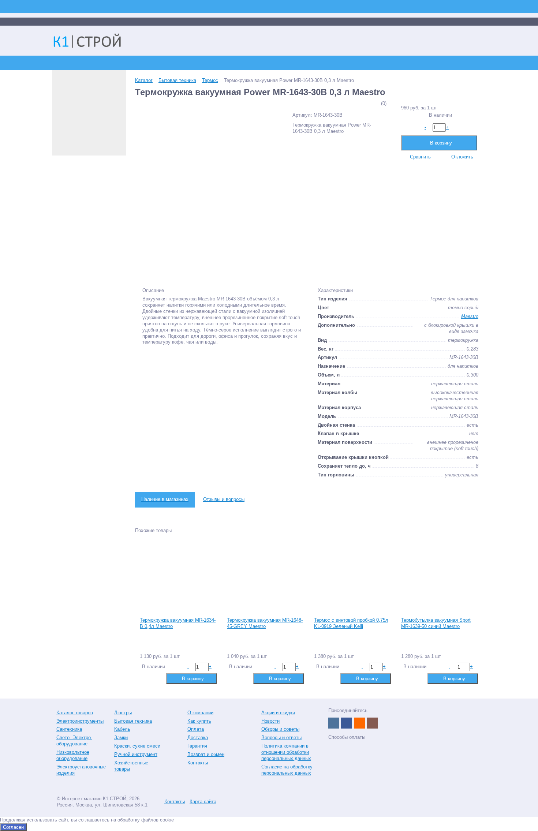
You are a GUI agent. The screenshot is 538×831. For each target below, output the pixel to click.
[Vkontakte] (333, 723)
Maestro (469, 316)
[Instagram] (372, 723)
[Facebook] (346, 723)
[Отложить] (156, 678)
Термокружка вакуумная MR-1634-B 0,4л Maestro (178, 623)
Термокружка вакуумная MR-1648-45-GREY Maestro (265, 623)
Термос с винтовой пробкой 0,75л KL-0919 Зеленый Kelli (351, 623)
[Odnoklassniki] (359, 723)
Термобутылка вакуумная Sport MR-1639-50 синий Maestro (436, 623)
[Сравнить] (145, 678)
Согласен (13, 827)
